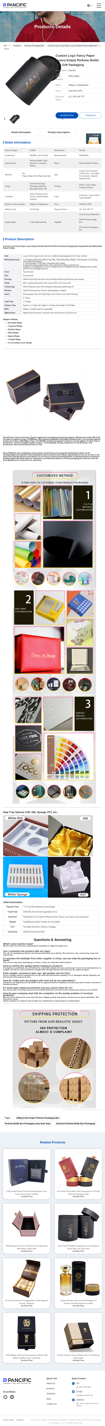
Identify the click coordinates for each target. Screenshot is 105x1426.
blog (49, 1399)
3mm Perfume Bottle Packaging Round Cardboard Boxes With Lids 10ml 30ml (78, 1247)
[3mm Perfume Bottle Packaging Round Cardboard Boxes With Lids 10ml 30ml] (78, 1224)
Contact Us (52, 1404)
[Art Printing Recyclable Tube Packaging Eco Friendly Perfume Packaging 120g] (78, 1169)
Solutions (51, 1394)
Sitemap (20, 1420)
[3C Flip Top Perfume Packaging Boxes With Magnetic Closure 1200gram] (27, 1279)
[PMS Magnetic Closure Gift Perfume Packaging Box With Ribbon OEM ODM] (27, 1224)
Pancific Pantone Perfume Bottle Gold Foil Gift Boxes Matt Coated (78, 1356)
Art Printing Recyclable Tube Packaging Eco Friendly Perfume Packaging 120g (78, 1192)
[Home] (17, 1384)
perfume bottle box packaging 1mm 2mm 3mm (27, 1123)
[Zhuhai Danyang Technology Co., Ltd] (15, 5)
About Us (51, 1383)
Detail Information (21, 132)
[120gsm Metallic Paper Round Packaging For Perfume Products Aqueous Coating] (78, 1279)
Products (17, 46)
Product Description (59, 132)
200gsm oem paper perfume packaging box (37, 1118)
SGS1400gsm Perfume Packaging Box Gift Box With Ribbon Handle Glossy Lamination (27, 1356)
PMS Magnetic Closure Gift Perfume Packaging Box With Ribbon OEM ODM (27, 1247)
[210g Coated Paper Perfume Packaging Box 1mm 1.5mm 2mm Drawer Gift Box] (27, 1169)
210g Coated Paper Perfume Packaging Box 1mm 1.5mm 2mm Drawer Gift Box (26, 1192)
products (50, 1388)
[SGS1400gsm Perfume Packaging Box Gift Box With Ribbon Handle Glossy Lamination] (27, 1333)
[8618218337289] (5, 1397)
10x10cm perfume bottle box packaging (75, 1123)
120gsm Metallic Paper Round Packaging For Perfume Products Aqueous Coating (78, 1301)
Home (7, 45)
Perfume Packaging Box (34, 46)
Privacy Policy (8, 1420)
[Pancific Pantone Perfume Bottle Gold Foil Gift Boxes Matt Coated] (78, 1333)
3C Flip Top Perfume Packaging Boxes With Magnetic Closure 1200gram (26, 1301)
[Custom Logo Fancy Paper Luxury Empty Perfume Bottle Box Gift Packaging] (33, 80)
